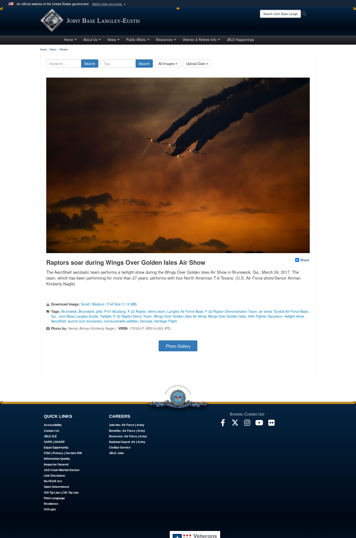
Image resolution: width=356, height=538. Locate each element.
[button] (109, 4)
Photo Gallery (178, 346)
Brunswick (69, 311)
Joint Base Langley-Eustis (78, 316)
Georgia (146, 321)
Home (68, 39)
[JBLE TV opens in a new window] (259, 424)
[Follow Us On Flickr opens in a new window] (271, 424)
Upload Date (196, 63)
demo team (156, 311)
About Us (90, 39)
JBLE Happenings (240, 39)
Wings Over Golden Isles (227, 316)
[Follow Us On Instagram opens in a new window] (247, 424)
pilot (99, 311)
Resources (164, 39)
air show (265, 311)
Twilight (105, 316)
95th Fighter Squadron (265, 316)
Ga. (54, 316)
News (112, 39)
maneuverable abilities (121, 321)
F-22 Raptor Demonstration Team (231, 311)
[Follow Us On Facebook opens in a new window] (223, 424)
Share (304, 260)
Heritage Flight (165, 321)
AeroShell (58, 321)
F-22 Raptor (137, 311)
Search (89, 63)
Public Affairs (136, 39)
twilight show (294, 316)
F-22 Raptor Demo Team (132, 316)
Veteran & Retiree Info (200, 39)
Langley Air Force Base (185, 311)
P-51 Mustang (115, 311)
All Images (166, 63)
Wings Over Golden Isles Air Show (180, 316)
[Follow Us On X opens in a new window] (235, 424)
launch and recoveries (85, 321)
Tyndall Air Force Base (290, 311)
